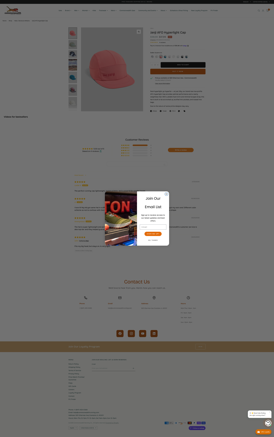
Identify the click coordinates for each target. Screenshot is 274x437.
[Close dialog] (166, 194)
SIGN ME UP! (153, 234)
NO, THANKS (153, 240)
